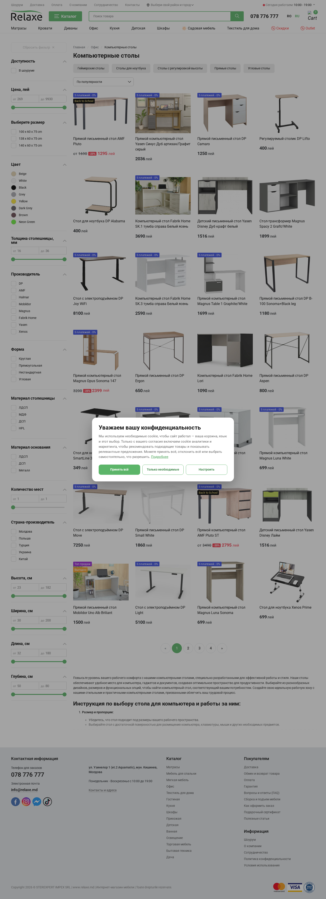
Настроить (206, 469)
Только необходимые (163, 469)
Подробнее (159, 457)
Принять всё (119, 469)
